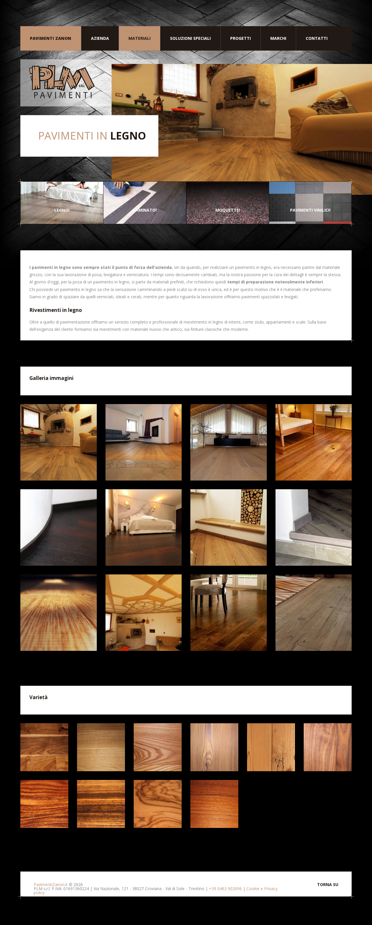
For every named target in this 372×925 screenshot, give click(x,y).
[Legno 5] (58, 527)
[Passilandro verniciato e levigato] (44, 804)
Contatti (317, 38)
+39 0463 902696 (225, 888)
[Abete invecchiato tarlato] (271, 747)
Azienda (100, 38)
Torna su (327, 885)
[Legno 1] (58, 442)
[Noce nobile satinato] (44, 747)
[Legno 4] (314, 442)
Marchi (278, 38)
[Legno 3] (228, 442)
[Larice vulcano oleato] (214, 747)
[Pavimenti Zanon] (89, 82)
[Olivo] (158, 804)
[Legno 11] (228, 612)
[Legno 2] (143, 442)
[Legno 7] (228, 527)
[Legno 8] (314, 527)
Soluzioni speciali (190, 38)
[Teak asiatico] (214, 804)
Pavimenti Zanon (50, 38)
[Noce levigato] (328, 747)
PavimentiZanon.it (51, 884)
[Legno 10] (143, 612)
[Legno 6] (143, 527)
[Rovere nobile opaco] (101, 747)
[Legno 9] (58, 612)
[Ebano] (101, 804)
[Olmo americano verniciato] (158, 747)
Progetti (240, 38)
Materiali (139, 38)
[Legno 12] (314, 612)
